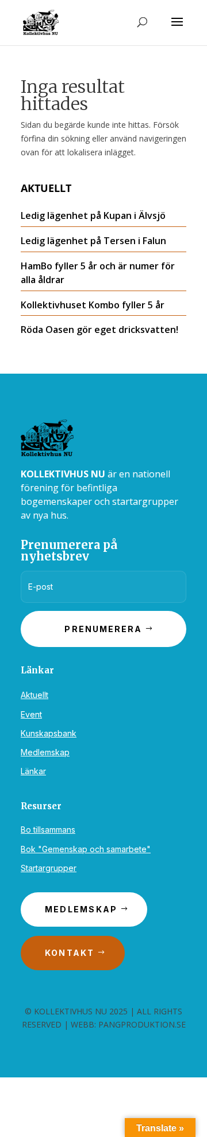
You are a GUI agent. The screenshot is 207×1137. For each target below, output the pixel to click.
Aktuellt (34, 695)
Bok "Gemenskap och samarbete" (86, 849)
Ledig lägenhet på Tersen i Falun (93, 240)
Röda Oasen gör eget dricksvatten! (99, 329)
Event (31, 714)
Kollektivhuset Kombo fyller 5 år (92, 305)
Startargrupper (48, 868)
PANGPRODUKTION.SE (142, 1024)
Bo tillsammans (48, 829)
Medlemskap (45, 752)
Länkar (33, 771)
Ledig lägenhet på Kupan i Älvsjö (93, 215)
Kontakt (70, 953)
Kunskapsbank (48, 733)
